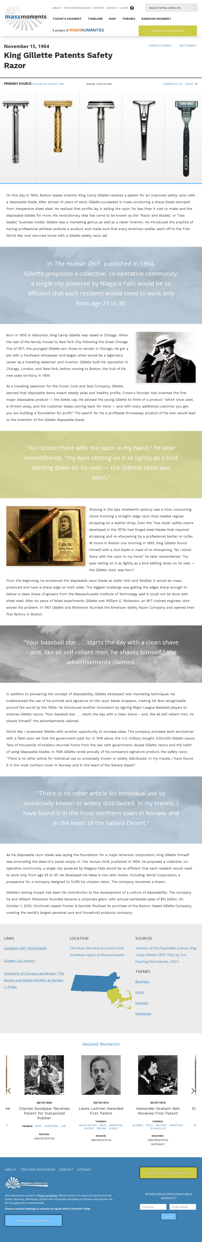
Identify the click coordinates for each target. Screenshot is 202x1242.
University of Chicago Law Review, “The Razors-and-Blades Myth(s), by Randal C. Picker (34, 980)
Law (63, 1126)
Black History (88, 1125)
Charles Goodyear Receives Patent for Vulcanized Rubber (44, 1113)
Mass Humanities (47, 1195)
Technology (158, 1128)
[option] (101, 1098)
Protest (89, 1128)
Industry (142, 1003)
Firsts (139, 992)
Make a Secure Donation (33, 1220)
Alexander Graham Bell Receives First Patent (158, 1111)
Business (142, 981)
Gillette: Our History (19, 960)
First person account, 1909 (48, 84)
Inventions (143, 1013)
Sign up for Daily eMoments (168, 30)
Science (113, 1128)
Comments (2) (173, 83)
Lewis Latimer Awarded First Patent (101, 1111)
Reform (101, 1128)
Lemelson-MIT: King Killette (25, 948)
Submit (168, 1216)
